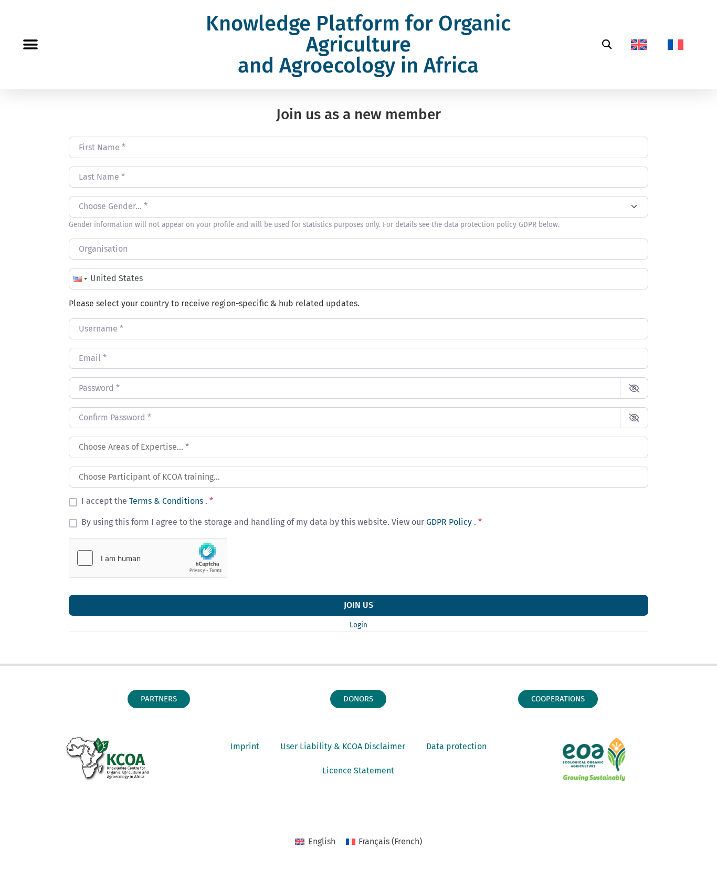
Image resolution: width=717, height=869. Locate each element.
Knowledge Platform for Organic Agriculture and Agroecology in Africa (358, 44)
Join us (358, 605)
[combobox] (358, 206)
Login (358, 624)
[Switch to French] (675, 45)
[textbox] (353, 206)
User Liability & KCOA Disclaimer (342, 746)
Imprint (244, 746)
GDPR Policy (450, 522)
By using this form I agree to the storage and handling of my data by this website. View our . (281, 522)
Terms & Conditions (167, 501)
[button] (30, 45)
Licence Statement (358, 770)
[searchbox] (358, 447)
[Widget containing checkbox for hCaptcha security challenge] (148, 558)
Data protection (456, 746)
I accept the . (147, 501)
